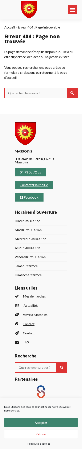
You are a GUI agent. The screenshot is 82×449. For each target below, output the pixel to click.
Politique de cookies (39, 443)
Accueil (9, 27)
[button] (72, 9)
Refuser (41, 434)
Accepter (41, 422)
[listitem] (41, 296)
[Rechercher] (72, 93)
